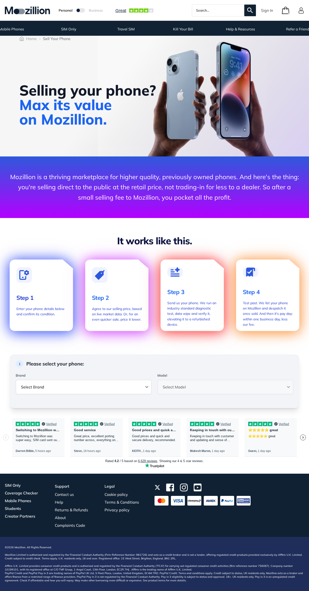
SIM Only (68, 29)
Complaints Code (70, 525)
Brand (21, 375)
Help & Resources (240, 29)
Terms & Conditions (122, 502)
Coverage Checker (21, 493)
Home (31, 38)
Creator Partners (20, 516)
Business (96, 10)
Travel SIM (126, 29)
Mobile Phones (18, 501)
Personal (65, 10)
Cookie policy (116, 494)
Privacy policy (117, 510)
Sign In (267, 10)
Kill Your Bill (183, 29)
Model (162, 375)
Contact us (64, 494)
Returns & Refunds (71, 510)
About (60, 518)
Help (59, 502)
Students (13, 508)
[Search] (250, 10)
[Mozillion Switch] (80, 10)
